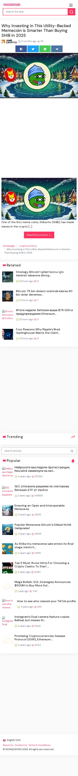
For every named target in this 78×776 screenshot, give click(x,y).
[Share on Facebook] (21, 48)
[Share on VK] (57, 48)
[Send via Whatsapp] (45, 48)
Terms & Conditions (39, 745)
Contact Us (21, 745)
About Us (8, 745)
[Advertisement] (39, 138)
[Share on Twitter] (33, 48)
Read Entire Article (37, 235)
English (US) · (14, 740)
